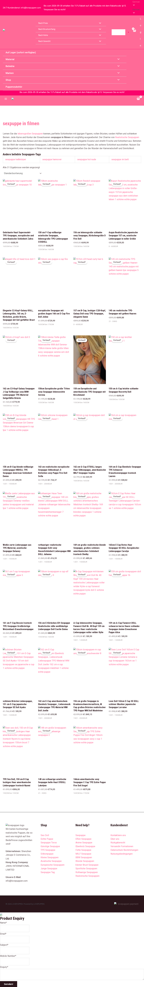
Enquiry (4, 967)
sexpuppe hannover (52, 159)
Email (3, 933)
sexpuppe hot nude (86, 159)
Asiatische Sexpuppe (51, 861)
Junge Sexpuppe (49, 868)
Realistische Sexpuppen (127, 137)
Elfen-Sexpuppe (83, 839)
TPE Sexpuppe (48, 850)
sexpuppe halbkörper (15, 159)
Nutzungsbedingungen (122, 853)
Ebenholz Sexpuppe (85, 846)
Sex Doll (45, 835)
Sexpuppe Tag (48, 872)
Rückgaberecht (118, 842)
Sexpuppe (81, 835)
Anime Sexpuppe (84, 842)
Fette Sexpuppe (83, 850)
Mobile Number (8, 956)
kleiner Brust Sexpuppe (87, 865)
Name (3, 922)
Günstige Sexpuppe (50, 846)
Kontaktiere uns (118, 835)
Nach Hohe (43, 35)
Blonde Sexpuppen (85, 861)
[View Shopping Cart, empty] (134, 32)
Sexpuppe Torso (49, 842)
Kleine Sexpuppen (49, 857)
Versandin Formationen (122, 846)
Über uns (115, 839)
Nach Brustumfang (46, 29)
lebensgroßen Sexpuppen (30, 133)
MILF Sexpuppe (83, 853)
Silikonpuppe (47, 853)
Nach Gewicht (44, 41)
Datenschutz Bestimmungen (124, 850)
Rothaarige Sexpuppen (87, 872)
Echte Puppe (47, 839)
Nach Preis (43, 23)
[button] (136, 9)
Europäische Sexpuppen (52, 865)
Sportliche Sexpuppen (86, 868)
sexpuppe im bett (120, 159)
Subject (4, 945)
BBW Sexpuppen (84, 857)
